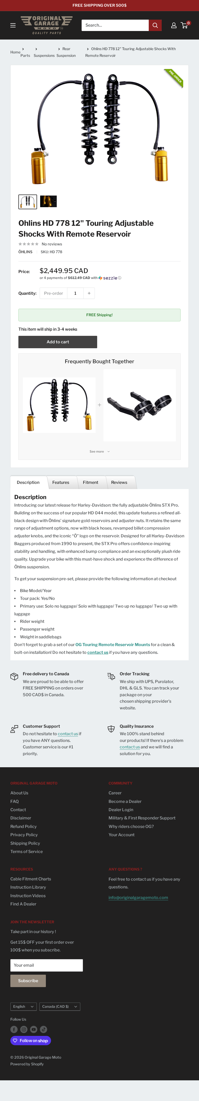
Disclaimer (20, 818)
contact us (97, 652)
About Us (19, 792)
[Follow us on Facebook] (14, 1029)
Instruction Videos (28, 895)
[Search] (155, 25)
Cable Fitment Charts (30, 879)
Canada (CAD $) (55, 1006)
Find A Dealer (23, 904)
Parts (25, 55)
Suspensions (44, 55)
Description (28, 482)
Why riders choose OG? (131, 826)
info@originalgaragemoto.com (138, 897)
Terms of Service (26, 851)
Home (15, 52)
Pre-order (53, 293)
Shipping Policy (25, 843)
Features (60, 482)
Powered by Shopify (27, 1064)
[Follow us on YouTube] (33, 1029)
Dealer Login (121, 809)
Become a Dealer (125, 801)
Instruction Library (28, 887)
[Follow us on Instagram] (23, 1029)
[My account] (173, 25)
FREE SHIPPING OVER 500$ (100, 5)
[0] (184, 25)
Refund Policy (23, 826)
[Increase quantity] (89, 293)
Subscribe (28, 980)
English (19, 1006)
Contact (18, 809)
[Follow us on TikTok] (43, 1029)
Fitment (90, 482)
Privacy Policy (24, 834)
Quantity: (27, 293)
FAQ (14, 801)
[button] (110, 277)
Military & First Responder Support (142, 818)
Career (115, 792)
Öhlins (25, 252)
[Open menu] (13, 25)
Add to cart (58, 341)
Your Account (121, 834)
